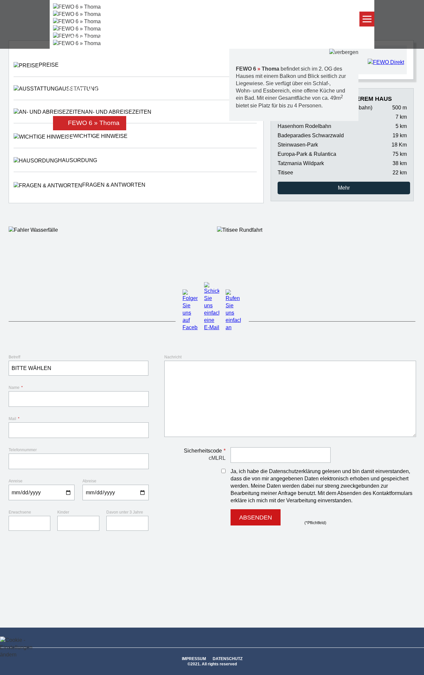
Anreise (16, 481)
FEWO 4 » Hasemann (99, 89)
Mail (14, 418)
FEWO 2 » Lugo (91, 55)
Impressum (194, 658)
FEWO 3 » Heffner (94, 72)
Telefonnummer (23, 450)
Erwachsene (20, 512)
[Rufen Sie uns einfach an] (233, 327)
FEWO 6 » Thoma (94, 122)
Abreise (89, 481)
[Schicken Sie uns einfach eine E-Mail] (211, 327)
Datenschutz (227, 658)
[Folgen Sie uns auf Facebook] (190, 327)
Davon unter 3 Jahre (124, 512)
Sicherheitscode (205, 451)
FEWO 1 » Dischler (95, 38)
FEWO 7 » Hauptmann (100, 139)
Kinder (63, 512)
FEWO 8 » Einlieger (96, 156)
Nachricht (173, 357)
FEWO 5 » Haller (92, 105)
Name (16, 387)
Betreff (14, 357)
